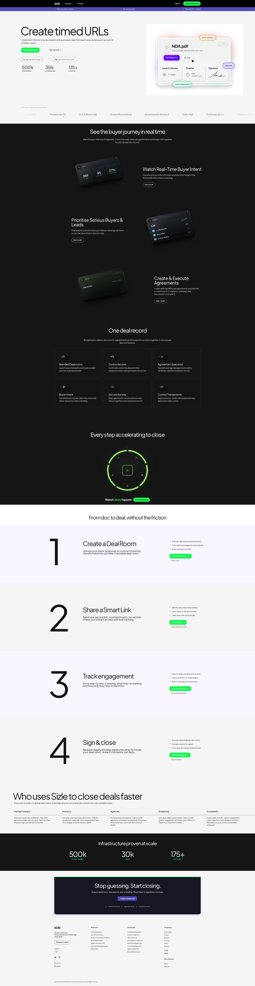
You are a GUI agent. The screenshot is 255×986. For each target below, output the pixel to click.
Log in (56, 952)
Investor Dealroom (133, 935)
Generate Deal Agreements (99, 946)
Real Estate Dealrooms (135, 943)
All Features (94, 949)
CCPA (166, 950)
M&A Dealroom (132, 937)
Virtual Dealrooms (96, 932)
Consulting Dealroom (134, 946)
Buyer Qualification (97, 940)
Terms (166, 943)
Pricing (166, 935)
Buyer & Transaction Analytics (100, 937)
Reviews (166, 938)
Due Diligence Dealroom (135, 940)
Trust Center (168, 932)
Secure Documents (97, 935)
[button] (63, 357)
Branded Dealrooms (134, 952)
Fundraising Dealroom (135, 932)
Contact (167, 940)
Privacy (166, 946)
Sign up (166, 966)
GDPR (166, 953)
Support (57, 949)
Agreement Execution (98, 943)
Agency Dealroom (133, 949)
